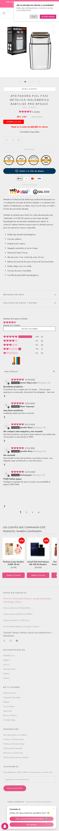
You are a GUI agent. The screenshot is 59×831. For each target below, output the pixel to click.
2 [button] (26, 512)
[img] (17, 379)
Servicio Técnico (10, 715)
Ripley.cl (6, 660)
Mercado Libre (9, 669)
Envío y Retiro (9, 706)
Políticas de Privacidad (12, 748)
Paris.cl (6, 664)
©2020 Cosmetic (16, 802)
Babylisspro (29, 89)
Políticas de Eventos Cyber (14, 743)
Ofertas (6, 702)
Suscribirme (14, 788)
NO (33, 16)
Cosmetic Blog (9, 720)
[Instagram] (11, 640)
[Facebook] (4, 640)
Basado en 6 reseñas (11, 325)
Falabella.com (9, 655)
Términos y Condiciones (13, 752)
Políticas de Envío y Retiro (20, 303)
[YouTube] (17, 640)
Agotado (29, 149)
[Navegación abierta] (3, 13)
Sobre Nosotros (9, 693)
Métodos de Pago (13, 295)
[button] (25, 111)
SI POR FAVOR (48, 16)
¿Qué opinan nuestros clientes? (16, 757)
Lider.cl (6, 678)
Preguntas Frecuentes (11, 697)
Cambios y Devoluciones (13, 739)
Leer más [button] (50, 392)
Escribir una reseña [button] (29, 328)
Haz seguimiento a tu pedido (15, 734)
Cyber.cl (6, 673)
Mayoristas (7, 711)
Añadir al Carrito (13, 575)
